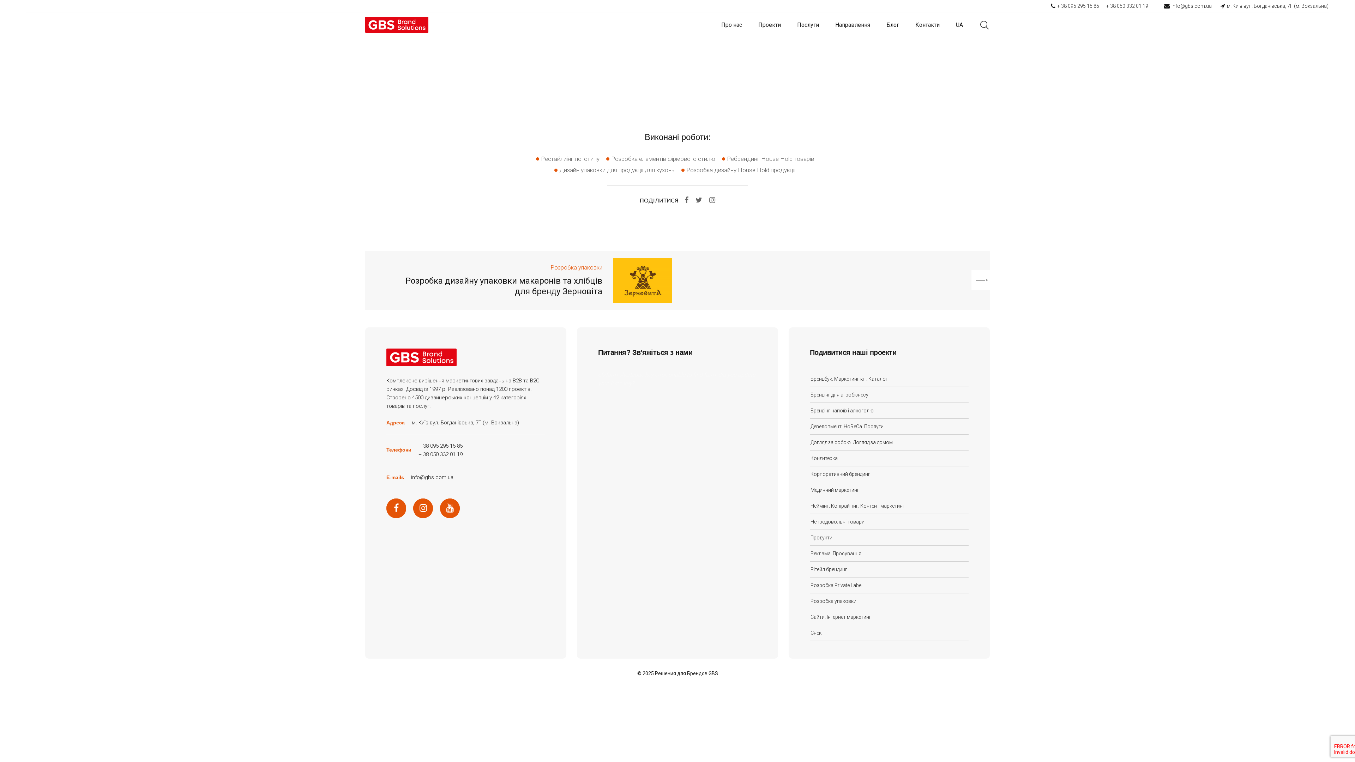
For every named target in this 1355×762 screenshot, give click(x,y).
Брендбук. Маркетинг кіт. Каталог (849, 379)
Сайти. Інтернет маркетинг (841, 617)
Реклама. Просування (836, 553)
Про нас (731, 25)
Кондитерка (824, 458)
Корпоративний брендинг (840, 474)
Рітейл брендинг (829, 569)
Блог (892, 25)
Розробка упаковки (576, 267)
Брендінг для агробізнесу (839, 395)
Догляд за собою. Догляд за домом (852, 442)
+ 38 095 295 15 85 (1078, 6)
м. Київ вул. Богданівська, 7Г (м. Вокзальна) (1278, 6)
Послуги (808, 25)
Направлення (852, 25)
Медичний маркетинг (835, 490)
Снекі (817, 633)
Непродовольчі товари (838, 522)
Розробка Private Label (836, 585)
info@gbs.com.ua (1192, 6)
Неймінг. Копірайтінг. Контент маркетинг (858, 506)
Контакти (927, 25)
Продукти (821, 537)
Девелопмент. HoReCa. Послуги (847, 426)
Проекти (769, 25)
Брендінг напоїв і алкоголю (842, 410)
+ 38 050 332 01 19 (1127, 6)
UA (959, 25)
